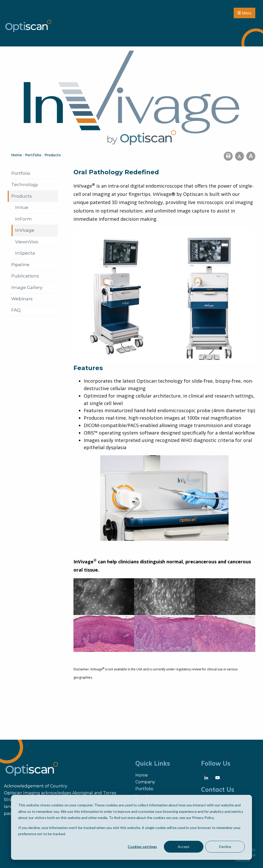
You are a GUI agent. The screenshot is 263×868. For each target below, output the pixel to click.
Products (21, 196)
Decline (225, 846)
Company (145, 781)
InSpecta (25, 253)
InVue (21, 207)
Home (141, 775)
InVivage (24, 230)
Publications (25, 275)
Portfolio (20, 173)
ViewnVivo (26, 241)
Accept (184, 846)
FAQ (16, 310)
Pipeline (20, 264)
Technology (24, 184)
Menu (246, 13)
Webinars (22, 298)
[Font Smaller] (239, 156)
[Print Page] (228, 156)
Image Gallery (26, 287)
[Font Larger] (250, 156)
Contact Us (217, 789)
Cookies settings (142, 846)
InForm (23, 218)
